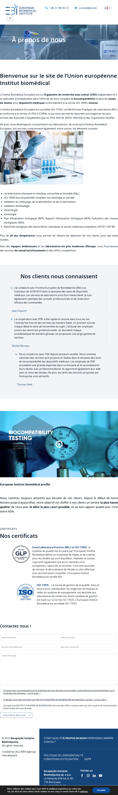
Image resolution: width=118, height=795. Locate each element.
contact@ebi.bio (88, 8)
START (48, 738)
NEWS (98, 738)
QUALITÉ (57, 738)
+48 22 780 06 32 (59, 8)
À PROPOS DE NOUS (75, 738)
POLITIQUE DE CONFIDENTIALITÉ (63, 755)
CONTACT (50, 742)
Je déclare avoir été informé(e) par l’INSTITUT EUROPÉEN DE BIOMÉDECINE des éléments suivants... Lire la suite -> (55, 699)
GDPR (87, 759)
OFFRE (90, 738)
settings (84, 791)
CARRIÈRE (107, 738)
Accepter (101, 790)
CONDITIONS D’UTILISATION (61, 759)
